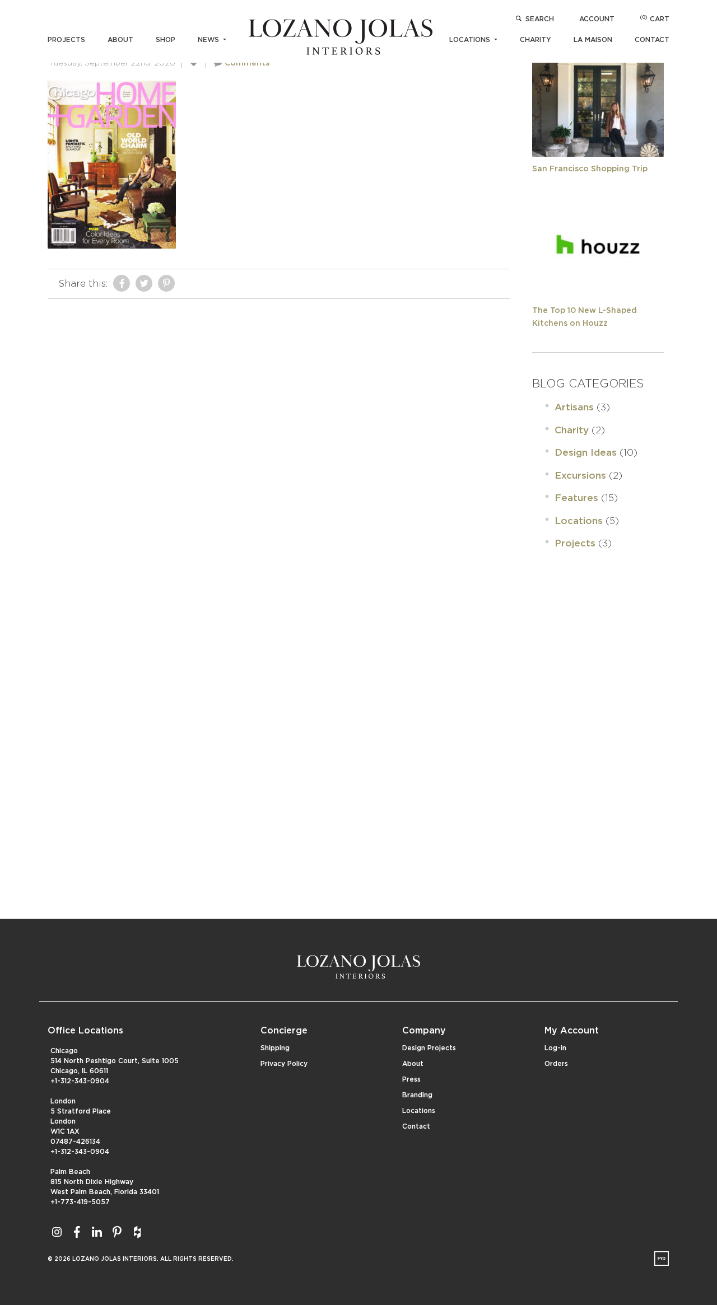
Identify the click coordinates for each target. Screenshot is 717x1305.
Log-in (555, 1048)
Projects (66, 39)
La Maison (593, 39)
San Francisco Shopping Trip (590, 169)
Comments (247, 63)
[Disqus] (279, 444)
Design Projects (429, 1048)
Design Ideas (586, 452)
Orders (556, 1063)
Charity (535, 39)
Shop (165, 39)
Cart (654, 19)
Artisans (574, 407)
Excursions (580, 475)
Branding (417, 1095)
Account (596, 19)
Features (576, 498)
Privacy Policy (284, 1063)
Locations (470, 39)
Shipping (275, 1048)
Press (411, 1079)
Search (539, 19)
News (209, 39)
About (120, 39)
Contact (652, 39)
